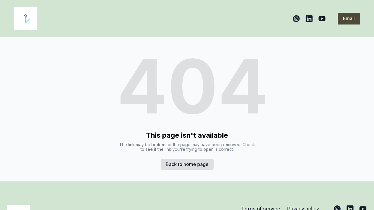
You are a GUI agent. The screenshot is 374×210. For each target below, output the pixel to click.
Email (349, 18)
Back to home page (187, 164)
